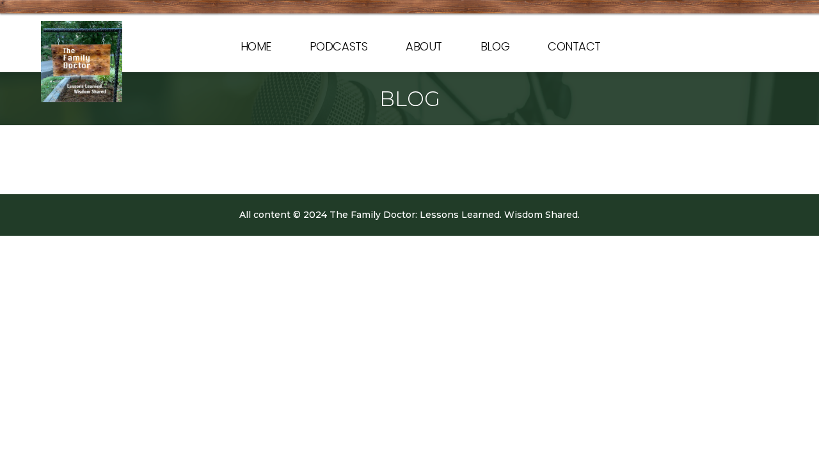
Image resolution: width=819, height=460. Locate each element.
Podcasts (338, 46)
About (424, 46)
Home (256, 46)
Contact (574, 46)
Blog (495, 46)
